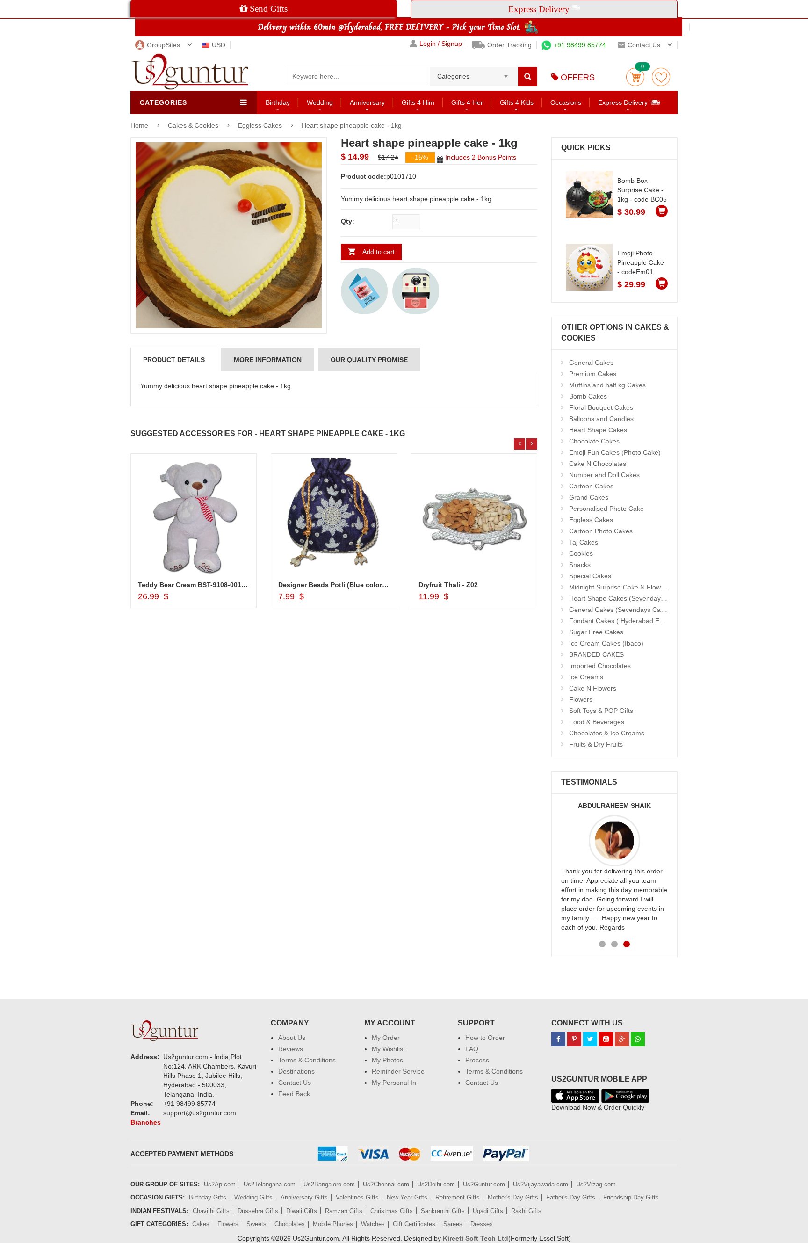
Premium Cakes (592, 374)
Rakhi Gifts (526, 1210)
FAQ (471, 1049)
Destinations (296, 1071)
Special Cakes (590, 576)
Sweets (256, 1224)
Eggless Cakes (260, 125)
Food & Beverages (596, 722)
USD (218, 45)
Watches (373, 1224)
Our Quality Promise (369, 359)
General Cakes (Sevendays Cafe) (619, 609)
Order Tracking (509, 45)
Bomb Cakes (588, 396)
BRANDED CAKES (596, 654)
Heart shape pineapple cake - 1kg (352, 125)
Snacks (580, 564)
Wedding (320, 102)
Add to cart (378, 251)
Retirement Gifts (457, 1197)
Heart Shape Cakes (598, 430)
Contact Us (294, 1082)
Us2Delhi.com (436, 1184)
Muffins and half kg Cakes (607, 385)
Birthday (278, 102)
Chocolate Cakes (594, 441)
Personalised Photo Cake (606, 508)
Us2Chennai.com (386, 1184)
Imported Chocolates (600, 665)
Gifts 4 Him (418, 102)
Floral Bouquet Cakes (601, 407)
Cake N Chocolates (597, 463)
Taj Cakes (583, 542)
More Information (268, 359)
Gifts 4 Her (467, 102)
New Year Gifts (407, 1197)
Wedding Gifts (253, 1197)
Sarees (452, 1224)
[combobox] (474, 73)
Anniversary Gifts (304, 1197)
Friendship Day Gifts (631, 1197)
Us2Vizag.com (596, 1184)
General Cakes (591, 362)
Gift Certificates (414, 1224)
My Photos (387, 1060)
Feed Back (294, 1094)
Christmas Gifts (391, 1210)
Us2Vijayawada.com (540, 1184)
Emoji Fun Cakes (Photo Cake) (615, 452)
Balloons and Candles (601, 418)
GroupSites (163, 45)
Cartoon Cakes (591, 486)
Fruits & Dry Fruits (596, 744)
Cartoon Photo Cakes (601, 531)
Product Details (174, 359)
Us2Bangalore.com (329, 1184)
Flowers (580, 699)
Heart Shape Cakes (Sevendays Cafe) (625, 598)
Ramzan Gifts (343, 1210)
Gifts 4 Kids (517, 102)
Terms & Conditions (307, 1060)
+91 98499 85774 (580, 45)
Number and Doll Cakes (604, 475)
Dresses (481, 1224)
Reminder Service (398, 1071)
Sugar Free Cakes (596, 632)
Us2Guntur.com (484, 1184)
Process (477, 1060)
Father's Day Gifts (570, 1197)
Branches (145, 1122)
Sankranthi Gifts (443, 1210)
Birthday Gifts (207, 1197)
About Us (291, 1037)
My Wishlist (388, 1049)
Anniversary (367, 102)
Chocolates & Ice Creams (606, 733)
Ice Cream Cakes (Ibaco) (606, 643)
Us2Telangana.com (270, 1184)
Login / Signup (440, 43)
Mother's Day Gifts (513, 1197)
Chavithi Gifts (211, 1210)
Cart (635, 77)
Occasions (565, 102)
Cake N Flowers (592, 688)
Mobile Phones (333, 1224)
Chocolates (289, 1224)
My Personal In (394, 1082)
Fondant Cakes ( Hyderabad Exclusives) (628, 621)
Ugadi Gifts (488, 1210)
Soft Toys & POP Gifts (601, 710)
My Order (386, 1037)
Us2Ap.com (220, 1184)
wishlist (661, 77)
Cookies (581, 553)
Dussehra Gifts (258, 1210)
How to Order (485, 1037)
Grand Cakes (588, 497)
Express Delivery (623, 102)
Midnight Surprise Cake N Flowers (619, 587)
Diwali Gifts (301, 1210)
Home (139, 125)
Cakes (200, 1224)
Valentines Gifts (357, 1197)
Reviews (290, 1049)
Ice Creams (586, 677)
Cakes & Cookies (194, 125)
